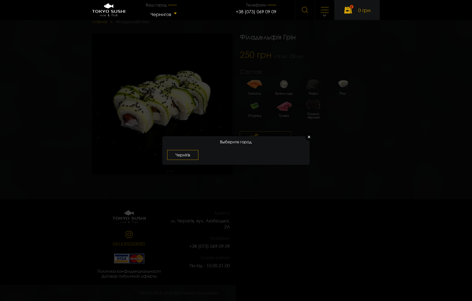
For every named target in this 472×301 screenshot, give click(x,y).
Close (309, 137)
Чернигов (161, 14)
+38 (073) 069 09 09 (256, 11)
